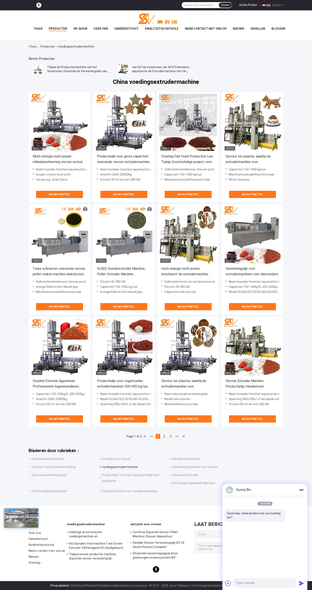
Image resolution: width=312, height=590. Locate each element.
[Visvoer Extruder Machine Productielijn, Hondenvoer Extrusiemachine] (252, 347)
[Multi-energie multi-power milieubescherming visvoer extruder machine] (59, 123)
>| (183, 436)
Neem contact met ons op (205, 28)
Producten (58, 28)
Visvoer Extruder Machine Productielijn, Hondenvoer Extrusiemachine (245, 384)
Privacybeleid (60, 585)
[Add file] (228, 583)
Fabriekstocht (126, 28)
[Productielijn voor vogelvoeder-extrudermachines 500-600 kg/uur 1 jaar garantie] (124, 347)
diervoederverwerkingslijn (49, 475)
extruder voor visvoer (116, 459)
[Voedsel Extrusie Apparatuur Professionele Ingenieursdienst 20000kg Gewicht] (59, 347)
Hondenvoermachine (186, 459)
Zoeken (225, 5)
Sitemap (35, 562)
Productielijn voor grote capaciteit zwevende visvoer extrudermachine (123, 159)
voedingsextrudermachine (120, 467)
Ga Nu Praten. (248, 5)
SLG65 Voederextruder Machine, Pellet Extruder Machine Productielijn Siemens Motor (121, 272)
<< (151, 436)
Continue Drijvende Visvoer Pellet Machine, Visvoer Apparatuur (155, 534)
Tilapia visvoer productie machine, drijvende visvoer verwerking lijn (92, 556)
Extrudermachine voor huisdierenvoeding (129, 491)
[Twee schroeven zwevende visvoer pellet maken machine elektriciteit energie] (59, 235)
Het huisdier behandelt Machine (193, 483)
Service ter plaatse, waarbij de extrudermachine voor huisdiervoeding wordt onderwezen (251, 159)
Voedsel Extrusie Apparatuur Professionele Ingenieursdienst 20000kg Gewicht (56, 384)
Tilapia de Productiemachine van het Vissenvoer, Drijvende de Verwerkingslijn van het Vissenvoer (77, 71)
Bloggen (278, 28)
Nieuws (238, 28)
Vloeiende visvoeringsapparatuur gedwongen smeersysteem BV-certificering (155, 556)
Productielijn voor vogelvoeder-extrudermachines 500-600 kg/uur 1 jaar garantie (123, 384)
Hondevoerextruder (185, 475)
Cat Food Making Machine (49, 491)
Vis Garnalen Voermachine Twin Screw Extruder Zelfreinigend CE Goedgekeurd (96, 545)
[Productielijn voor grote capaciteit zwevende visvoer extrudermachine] (124, 123)
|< (145, 436)
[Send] (301, 583)
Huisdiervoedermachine (48, 459)
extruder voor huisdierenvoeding (54, 467)
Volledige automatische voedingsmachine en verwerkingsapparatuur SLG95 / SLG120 (96, 534)
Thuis (37, 28)
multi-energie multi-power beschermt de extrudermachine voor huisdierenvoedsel (184, 272)
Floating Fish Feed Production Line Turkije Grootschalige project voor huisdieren (187, 159)
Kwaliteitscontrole (161, 28)
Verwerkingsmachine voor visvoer (195, 467)
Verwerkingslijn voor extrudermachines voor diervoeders (252, 271)
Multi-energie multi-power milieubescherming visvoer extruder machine (59, 159)
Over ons (101, 28)
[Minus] (301, 489)
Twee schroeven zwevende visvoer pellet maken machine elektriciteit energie (59, 272)
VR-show (80, 28)
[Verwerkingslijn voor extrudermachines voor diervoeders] (252, 235)
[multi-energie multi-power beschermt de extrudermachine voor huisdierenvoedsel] (188, 235)
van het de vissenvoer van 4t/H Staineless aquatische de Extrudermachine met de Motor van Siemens (160, 71)
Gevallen (257, 28)
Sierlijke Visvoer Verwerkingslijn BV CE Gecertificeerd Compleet (159, 545)
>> (177, 436)
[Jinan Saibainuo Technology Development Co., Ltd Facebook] (39, 5)
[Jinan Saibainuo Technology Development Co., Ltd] (156, 19)
